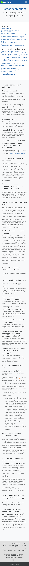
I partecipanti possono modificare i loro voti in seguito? (14, 54)
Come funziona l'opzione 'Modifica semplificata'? (12, 65)
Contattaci (13, 554)
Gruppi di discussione (17, 546)
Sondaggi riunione (16, 543)
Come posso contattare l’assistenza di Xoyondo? (12, 45)
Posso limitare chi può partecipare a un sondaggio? (13, 52)
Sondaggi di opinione (14, 545)
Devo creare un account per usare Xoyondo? (12, 30)
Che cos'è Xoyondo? (6, 28)
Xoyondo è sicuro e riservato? (8, 33)
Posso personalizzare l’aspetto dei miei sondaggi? (13, 56)
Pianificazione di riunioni (14, 550)
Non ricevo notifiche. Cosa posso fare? (10, 42)
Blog (14, 549)
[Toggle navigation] (26, 2)
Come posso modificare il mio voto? (10, 63)
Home (8, 543)
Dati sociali (20, 554)
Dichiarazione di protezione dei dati (13, 555)
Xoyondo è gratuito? (6, 31)
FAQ (10, 549)
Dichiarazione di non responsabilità (14, 557)
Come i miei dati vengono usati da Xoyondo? (12, 38)
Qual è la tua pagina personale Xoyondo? (11, 44)
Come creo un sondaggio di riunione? (10, 51)
